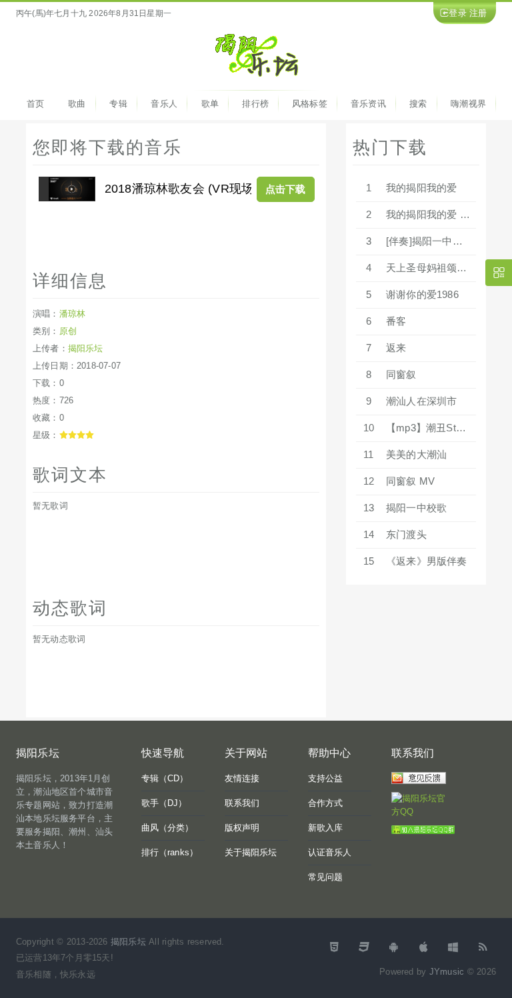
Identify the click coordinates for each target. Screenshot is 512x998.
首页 (35, 104)
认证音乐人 (330, 852)
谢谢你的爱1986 (422, 294)
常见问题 (325, 877)
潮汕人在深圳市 (421, 401)
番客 (396, 321)
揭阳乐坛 (85, 348)
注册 (478, 13)
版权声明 (242, 828)
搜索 (418, 104)
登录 (457, 13)
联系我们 (242, 803)
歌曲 (76, 104)
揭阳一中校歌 (416, 507)
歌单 (210, 104)
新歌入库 (325, 828)
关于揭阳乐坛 (251, 852)
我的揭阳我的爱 (421, 187)
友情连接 (242, 778)
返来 (396, 347)
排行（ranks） (170, 852)
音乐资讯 (368, 104)
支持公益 (325, 778)
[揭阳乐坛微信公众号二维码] (498, 272)
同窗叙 (401, 374)
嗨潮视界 (468, 104)
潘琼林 (72, 314)
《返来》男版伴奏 (426, 561)
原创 (68, 331)
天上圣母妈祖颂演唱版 (436, 267)
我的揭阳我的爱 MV (430, 214)
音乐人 (164, 104)
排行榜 (255, 104)
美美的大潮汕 (416, 454)
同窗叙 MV (410, 481)
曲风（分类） (167, 828)
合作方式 (325, 803)
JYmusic (446, 972)
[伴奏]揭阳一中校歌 (429, 241)
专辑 (118, 104)
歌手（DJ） (164, 803)
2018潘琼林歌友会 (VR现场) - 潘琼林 (205, 188)
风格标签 (309, 104)
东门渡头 (406, 534)
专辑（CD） (165, 778)
